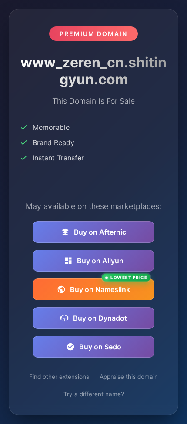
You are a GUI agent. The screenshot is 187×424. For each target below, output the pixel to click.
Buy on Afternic (100, 232)
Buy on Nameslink (108, 286)
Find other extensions (59, 376)
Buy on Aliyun (100, 260)
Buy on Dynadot (100, 318)
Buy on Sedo (100, 346)
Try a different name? (93, 394)
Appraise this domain (129, 376)
